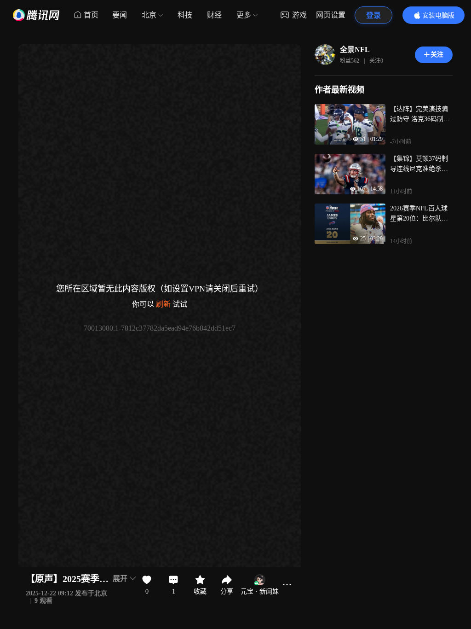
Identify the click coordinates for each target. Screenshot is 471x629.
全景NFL (355, 49)
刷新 (163, 304)
